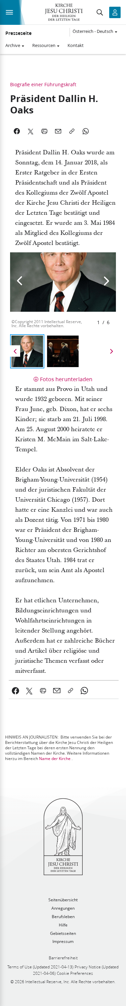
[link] (16, 690)
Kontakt (76, 45)
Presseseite (18, 33)
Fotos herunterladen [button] (66, 379)
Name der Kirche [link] (55, 758)
